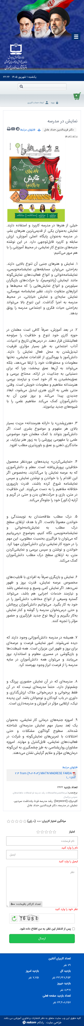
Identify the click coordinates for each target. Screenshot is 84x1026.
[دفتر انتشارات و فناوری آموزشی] (16, 56)
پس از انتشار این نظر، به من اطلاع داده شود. (45, 929)
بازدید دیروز (64, 983)
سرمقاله (63, 793)
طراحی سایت (53, 1022)
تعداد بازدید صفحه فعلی (57, 996)
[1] (38, 832)
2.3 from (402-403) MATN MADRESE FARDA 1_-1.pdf (45, 775)
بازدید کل (65, 971)
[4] (50, 832)
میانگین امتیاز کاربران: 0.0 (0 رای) (46, 821)
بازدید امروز (32, 971)
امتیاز (72, 832)
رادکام (40, 1022)
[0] (8, 821)
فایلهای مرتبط (29, 129)
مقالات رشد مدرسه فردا (41, 793)
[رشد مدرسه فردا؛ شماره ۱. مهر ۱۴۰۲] (36, 180)
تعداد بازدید (70, 787)
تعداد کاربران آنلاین (60, 958)
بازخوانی (14, 917)
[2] (42, 832)
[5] (54, 832)
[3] (46, 832)
